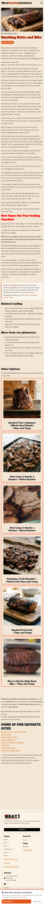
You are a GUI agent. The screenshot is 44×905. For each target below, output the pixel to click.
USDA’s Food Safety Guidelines (12, 742)
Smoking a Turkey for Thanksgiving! (13, 732)
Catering (7, 863)
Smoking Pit (5, 745)
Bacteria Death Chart (11, 867)
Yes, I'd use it (7, 901)
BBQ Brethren (6, 734)
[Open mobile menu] (41, 3)
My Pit (5, 855)
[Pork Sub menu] (8, 846)
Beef (5, 842)
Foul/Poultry (7, 849)
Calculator (26, 846)
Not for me (37, 901)
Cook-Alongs (27, 850)
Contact (22, 830)
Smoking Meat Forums (9, 737)
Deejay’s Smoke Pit (8, 740)
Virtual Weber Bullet (8, 748)
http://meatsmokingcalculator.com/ (27, 193)
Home (6, 839)
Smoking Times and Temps (10, 750)
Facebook (4, 50)
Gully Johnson (6, 48)
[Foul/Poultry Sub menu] (13, 849)
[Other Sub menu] (9, 852)
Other (5, 852)
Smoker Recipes (7, 42)
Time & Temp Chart (11, 859)
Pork (5, 846)
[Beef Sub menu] (8, 842)
